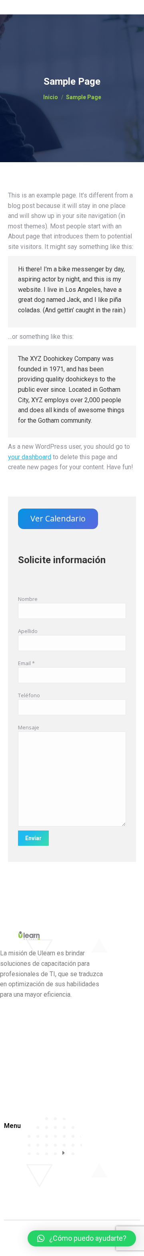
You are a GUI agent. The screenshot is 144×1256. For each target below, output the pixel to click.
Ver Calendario (58, 518)
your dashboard (29, 457)
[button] (82, 1238)
